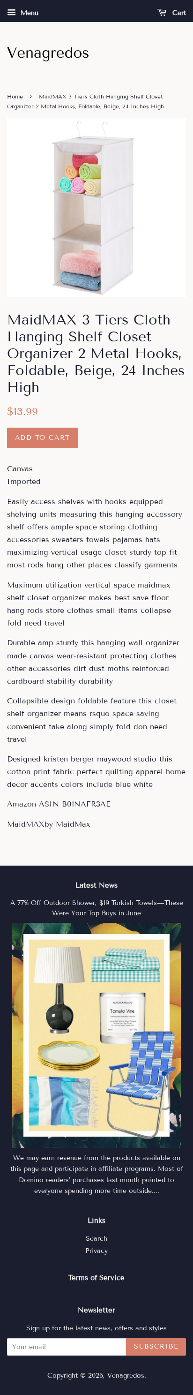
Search (96, 1239)
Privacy (96, 1251)
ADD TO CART (42, 438)
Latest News (96, 885)
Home (15, 96)
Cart (178, 13)
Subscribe (156, 1346)
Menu (28, 13)
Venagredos (125, 1376)
